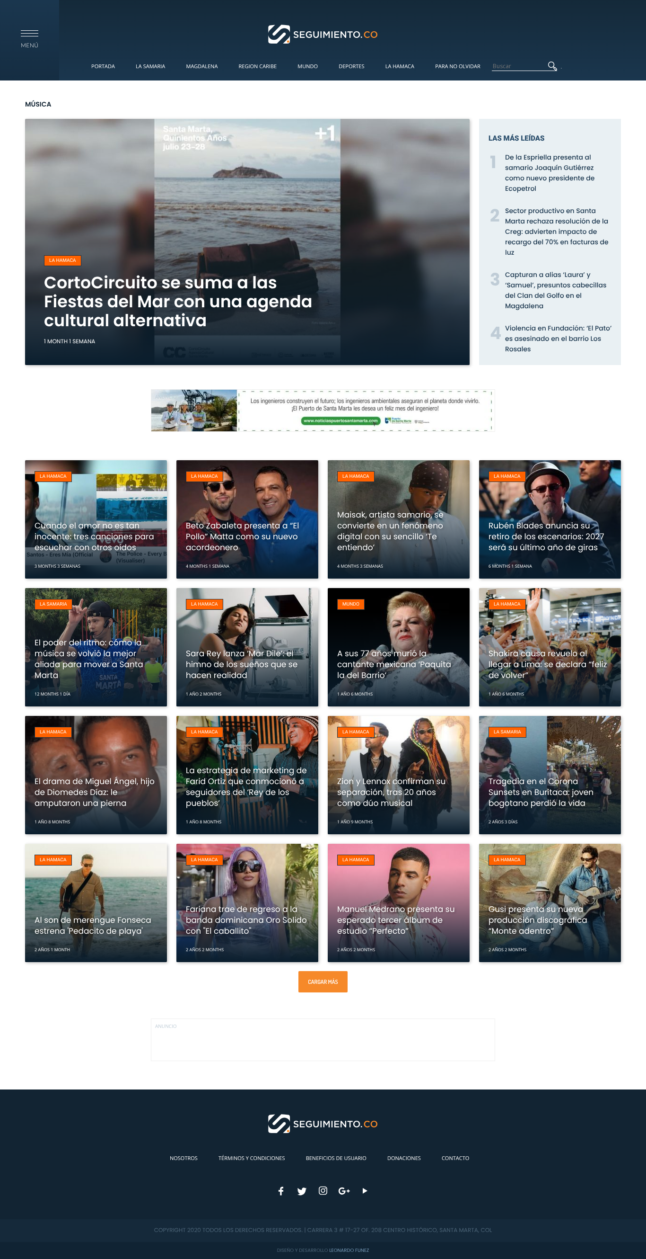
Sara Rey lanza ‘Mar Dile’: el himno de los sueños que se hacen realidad (241, 664)
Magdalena (202, 66)
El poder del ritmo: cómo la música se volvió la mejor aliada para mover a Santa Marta (89, 659)
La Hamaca (399, 66)
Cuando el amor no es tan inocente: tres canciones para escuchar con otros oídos (94, 536)
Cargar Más (323, 981)
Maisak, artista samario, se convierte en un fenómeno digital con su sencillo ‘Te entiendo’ (390, 531)
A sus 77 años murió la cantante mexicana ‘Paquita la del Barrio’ (394, 664)
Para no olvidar (457, 66)
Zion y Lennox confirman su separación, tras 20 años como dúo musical (391, 792)
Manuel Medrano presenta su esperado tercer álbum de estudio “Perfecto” (396, 920)
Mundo (307, 66)
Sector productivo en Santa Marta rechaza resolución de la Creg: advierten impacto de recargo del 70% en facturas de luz (557, 231)
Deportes (351, 66)
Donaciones (404, 1158)
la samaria (53, 604)
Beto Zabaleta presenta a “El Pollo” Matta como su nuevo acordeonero (242, 536)
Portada (103, 66)
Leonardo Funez (349, 1250)
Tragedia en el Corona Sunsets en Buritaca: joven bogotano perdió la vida (541, 792)
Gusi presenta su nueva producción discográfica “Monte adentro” (538, 920)
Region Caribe (258, 66)
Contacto (455, 1158)
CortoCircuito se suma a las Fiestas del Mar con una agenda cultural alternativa (178, 301)
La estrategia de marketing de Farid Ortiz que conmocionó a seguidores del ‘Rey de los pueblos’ (246, 787)
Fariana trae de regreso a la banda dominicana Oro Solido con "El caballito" (246, 920)
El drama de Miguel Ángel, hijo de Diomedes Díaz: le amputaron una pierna (95, 792)
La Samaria (150, 66)
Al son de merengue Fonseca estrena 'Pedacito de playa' (93, 925)
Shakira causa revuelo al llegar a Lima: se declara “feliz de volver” (548, 664)
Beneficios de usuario (336, 1158)
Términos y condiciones (251, 1158)
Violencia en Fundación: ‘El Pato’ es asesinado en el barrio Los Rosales (558, 338)
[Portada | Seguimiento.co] (323, 34)
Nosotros (184, 1158)
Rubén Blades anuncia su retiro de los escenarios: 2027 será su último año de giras (546, 536)
